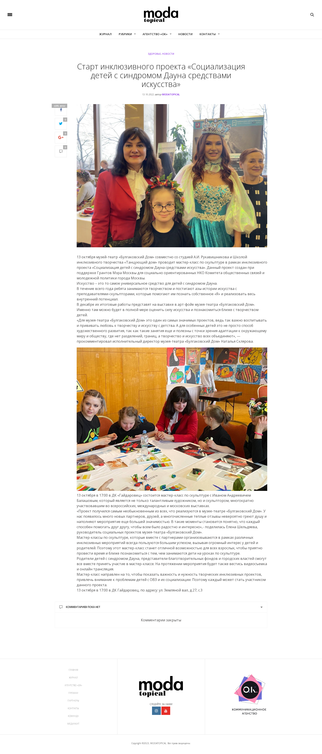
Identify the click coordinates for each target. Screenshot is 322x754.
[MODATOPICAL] (161, 15)
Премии (73, 692)
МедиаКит (73, 723)
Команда (73, 716)
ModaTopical (171, 94)
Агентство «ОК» (155, 34)
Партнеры (73, 700)
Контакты (208, 34)
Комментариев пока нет (83, 607)
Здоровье (154, 53)
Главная (73, 669)
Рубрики (125, 34)
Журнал (105, 34)
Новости (185, 34)
